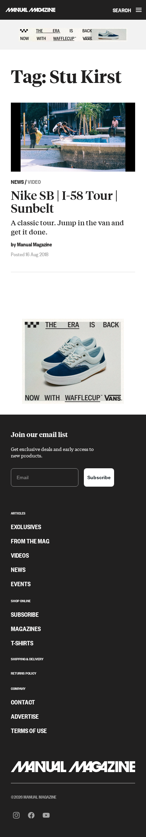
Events (21, 583)
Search (122, 10)
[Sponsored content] (73, 34)
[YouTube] (46, 815)
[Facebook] (31, 815)
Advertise (25, 716)
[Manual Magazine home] (27, 10)
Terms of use (29, 730)
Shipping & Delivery (27, 658)
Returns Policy (23, 672)
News (18, 569)
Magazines (26, 628)
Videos (20, 555)
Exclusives (26, 526)
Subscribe (99, 477)
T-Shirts (22, 642)
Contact (23, 701)
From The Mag (30, 540)
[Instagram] (16, 815)
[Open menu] (138, 10)
